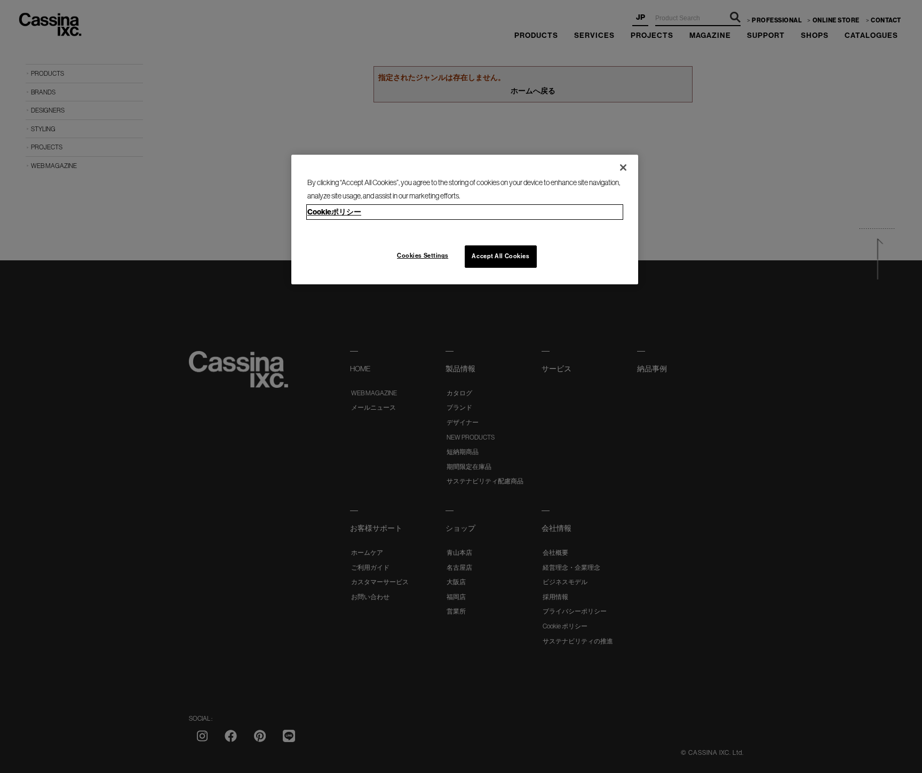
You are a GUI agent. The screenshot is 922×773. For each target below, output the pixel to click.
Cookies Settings (422, 255)
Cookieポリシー (334, 212)
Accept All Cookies (500, 256)
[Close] (623, 167)
